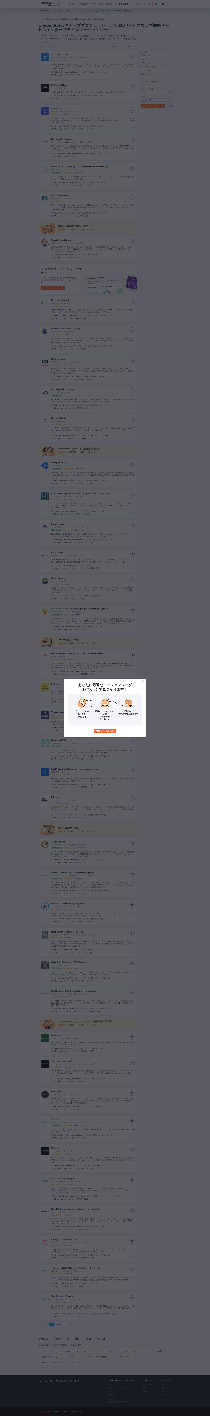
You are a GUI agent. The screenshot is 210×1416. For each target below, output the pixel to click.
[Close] (143, 681)
